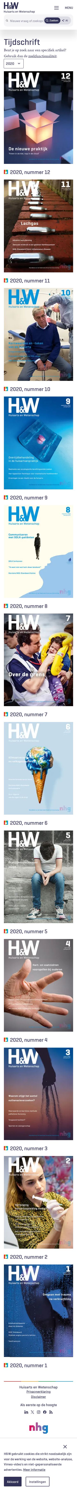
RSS (51, 1412)
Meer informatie (34, 1469)
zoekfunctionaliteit (42, 56)
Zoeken (53, 20)
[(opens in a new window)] (38, 1428)
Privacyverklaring (38, 1391)
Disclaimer (38, 1397)
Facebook (45, 1412)
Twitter (32, 1412)
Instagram (39, 1412)
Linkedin (26, 1412)
